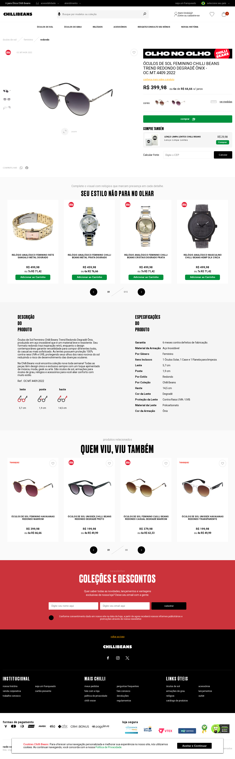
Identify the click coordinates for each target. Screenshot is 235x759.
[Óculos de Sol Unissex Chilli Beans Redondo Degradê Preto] (89, 488)
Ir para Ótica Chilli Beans (18, 3)
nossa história (10, 686)
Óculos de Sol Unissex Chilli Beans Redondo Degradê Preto (89, 517)
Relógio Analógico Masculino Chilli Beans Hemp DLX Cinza (203, 256)
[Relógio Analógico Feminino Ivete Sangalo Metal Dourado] (32, 226)
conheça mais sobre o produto (158, 79)
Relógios (98, 27)
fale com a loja (92, 691)
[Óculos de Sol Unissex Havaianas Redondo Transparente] (202, 488)
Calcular (223, 155)
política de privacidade (95, 696)
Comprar (184, 119)
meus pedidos (91, 686)
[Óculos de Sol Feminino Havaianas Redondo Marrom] (32, 488)
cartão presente (43, 691)
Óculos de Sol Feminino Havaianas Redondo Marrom (33, 517)
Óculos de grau (73, 27)
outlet (201, 696)
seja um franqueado (185, 3)
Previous (93, 292)
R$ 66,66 (186, 89)
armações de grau (175, 691)
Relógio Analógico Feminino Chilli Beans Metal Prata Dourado (89, 256)
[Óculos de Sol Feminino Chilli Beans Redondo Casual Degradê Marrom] (146, 488)
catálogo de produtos (177, 700)
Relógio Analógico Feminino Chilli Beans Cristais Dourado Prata (146, 256)
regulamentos (124, 700)
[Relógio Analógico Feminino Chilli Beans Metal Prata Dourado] (89, 226)
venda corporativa (12, 691)
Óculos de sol (45, 27)
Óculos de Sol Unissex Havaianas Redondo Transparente (202, 517)
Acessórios (120, 27)
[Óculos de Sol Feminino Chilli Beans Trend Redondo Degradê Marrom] (161, 109)
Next (141, 292)
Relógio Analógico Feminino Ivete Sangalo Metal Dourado (33, 256)
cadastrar (169, 606)
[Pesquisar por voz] (59, 14)
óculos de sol (173, 686)
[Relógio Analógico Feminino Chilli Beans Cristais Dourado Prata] (146, 226)
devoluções (123, 696)
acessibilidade (48, 3)
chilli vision (90, 700)
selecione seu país (216, 3)
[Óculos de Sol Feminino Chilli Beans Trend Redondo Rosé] (178, 109)
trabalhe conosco (12, 696)
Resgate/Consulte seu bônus (154, 27)
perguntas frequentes (128, 686)
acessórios (204, 686)
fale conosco (123, 691)
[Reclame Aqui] (203, 732)
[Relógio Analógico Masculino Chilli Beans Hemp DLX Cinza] (202, 226)
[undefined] (76, 99)
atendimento (70, 3)
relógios (170, 696)
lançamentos (205, 691)
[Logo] (20, 14)
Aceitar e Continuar (194, 745)
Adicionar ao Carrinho (33, 277)
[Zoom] (7, 94)
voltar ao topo (117, 636)
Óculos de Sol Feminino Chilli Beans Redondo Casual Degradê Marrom (146, 517)
